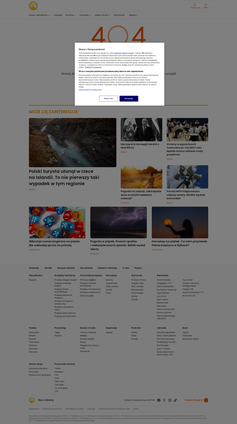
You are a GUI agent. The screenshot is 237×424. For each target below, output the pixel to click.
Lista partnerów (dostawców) (90, 90)
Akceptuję (129, 98)
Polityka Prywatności (93, 67)
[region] (120, 74)
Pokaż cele (108, 98)
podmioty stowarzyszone (124, 53)
